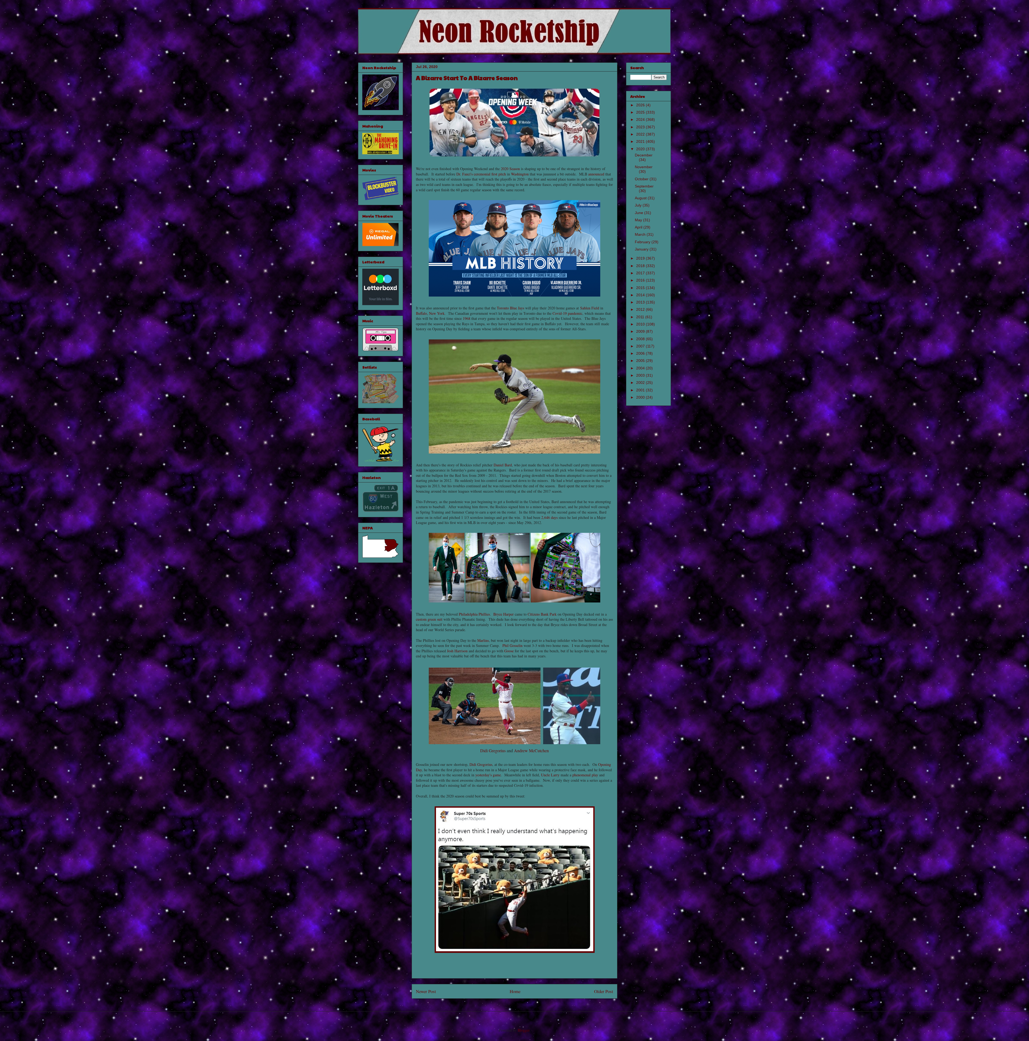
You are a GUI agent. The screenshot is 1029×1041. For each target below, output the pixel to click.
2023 (641, 127)
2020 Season (510, 168)
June (639, 213)
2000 (641, 397)
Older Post (603, 991)
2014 (641, 295)
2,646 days (549, 517)
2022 (641, 134)
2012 (641, 309)
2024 (641, 119)
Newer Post (426, 991)
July (639, 205)
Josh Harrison (457, 650)
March (641, 234)
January (642, 249)
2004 (641, 368)
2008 (641, 339)
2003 (641, 375)
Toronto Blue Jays (510, 307)
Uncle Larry (550, 774)
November (644, 167)
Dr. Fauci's (464, 174)
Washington (520, 174)
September (644, 186)
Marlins (483, 640)
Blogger (524, 1030)
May (639, 220)
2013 (641, 302)
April (639, 227)
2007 (641, 346)
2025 (641, 112)
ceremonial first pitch (490, 174)
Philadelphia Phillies (474, 614)
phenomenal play (585, 774)
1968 (466, 318)
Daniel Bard (503, 464)
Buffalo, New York (430, 313)
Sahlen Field (589, 307)
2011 (640, 317)
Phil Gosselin (512, 645)
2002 (641, 382)
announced (596, 174)
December (644, 155)
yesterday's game (488, 774)
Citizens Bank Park (542, 614)
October (642, 179)
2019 (641, 258)
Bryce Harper (503, 614)
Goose (509, 650)
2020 (641, 149)
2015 (641, 288)
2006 (641, 353)
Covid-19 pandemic (567, 313)
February (643, 242)
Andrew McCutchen (531, 750)
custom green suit (429, 619)
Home (515, 991)
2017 (641, 273)
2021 (641, 141)
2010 (641, 324)
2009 (641, 331)
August (641, 198)
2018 (641, 266)
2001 (641, 390)
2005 (641, 360)
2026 (641, 105)
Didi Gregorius (493, 750)
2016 (641, 280)
